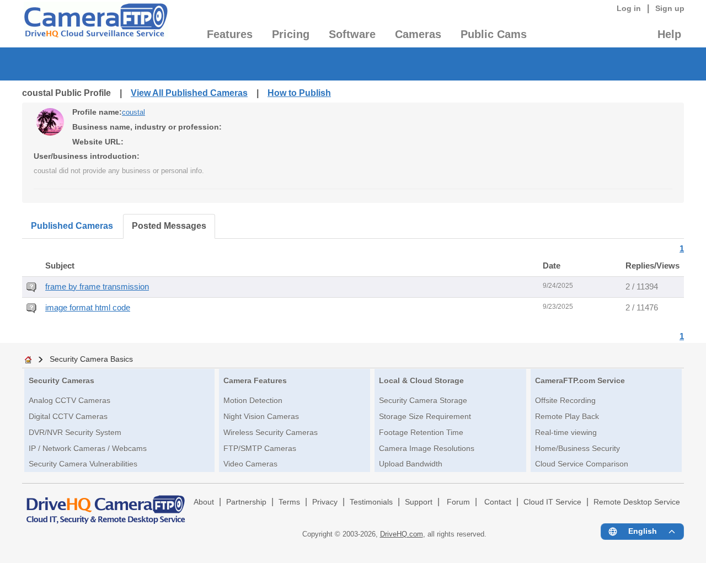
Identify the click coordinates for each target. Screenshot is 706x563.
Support (418, 502)
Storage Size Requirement (425, 416)
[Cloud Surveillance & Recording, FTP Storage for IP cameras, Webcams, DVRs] (95, 24)
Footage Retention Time (421, 432)
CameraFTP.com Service (580, 380)
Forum (458, 502)
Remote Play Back (567, 416)
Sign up (669, 8)
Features (230, 34)
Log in (629, 8)
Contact (497, 502)
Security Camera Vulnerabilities (83, 463)
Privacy (325, 502)
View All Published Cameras (189, 93)
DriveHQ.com (401, 534)
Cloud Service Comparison (581, 463)
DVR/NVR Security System (75, 432)
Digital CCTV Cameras (68, 416)
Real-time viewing (566, 432)
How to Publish (299, 93)
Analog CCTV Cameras (69, 400)
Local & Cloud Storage (421, 380)
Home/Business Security (577, 448)
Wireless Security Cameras (270, 432)
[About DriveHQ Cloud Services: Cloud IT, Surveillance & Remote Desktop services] (106, 505)
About (204, 502)
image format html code (87, 307)
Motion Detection (252, 400)
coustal (133, 112)
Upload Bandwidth (410, 463)
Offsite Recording (565, 400)
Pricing (290, 34)
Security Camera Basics (91, 359)
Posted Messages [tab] (169, 225)
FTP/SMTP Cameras (259, 448)
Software (352, 34)
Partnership (246, 502)
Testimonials (371, 502)
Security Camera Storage (423, 400)
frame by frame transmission (97, 286)
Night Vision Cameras (261, 416)
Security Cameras (61, 380)
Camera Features (255, 380)
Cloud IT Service (552, 502)
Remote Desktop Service (636, 502)
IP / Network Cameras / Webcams (88, 448)
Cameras (418, 34)
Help (669, 34)
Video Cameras (250, 463)
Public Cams (494, 34)
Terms (289, 502)
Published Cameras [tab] (72, 225)
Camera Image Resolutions (426, 448)
